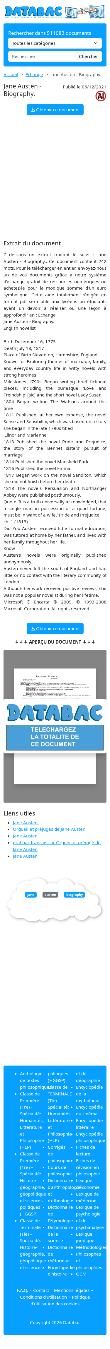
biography (74, 895)
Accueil (11, 74)
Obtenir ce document (57, 109)
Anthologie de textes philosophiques (35, 1080)
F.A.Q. (22, 1290)
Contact (41, 1290)
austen (50, 895)
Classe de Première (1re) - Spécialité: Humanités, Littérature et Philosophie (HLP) (32, 1120)
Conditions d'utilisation (43, 1297)
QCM (81, 1274)
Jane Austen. (26, 822)
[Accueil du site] (55, 11)
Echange (34, 74)
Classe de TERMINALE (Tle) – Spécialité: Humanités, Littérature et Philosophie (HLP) (60, 1113)
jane (30, 895)
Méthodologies (91, 1247)
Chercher (88, 56)
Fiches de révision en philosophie (88, 1167)
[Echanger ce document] (55, 726)
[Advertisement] (55, 177)
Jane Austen (25, 836)
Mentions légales (71, 1290)
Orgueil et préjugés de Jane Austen (49, 829)
